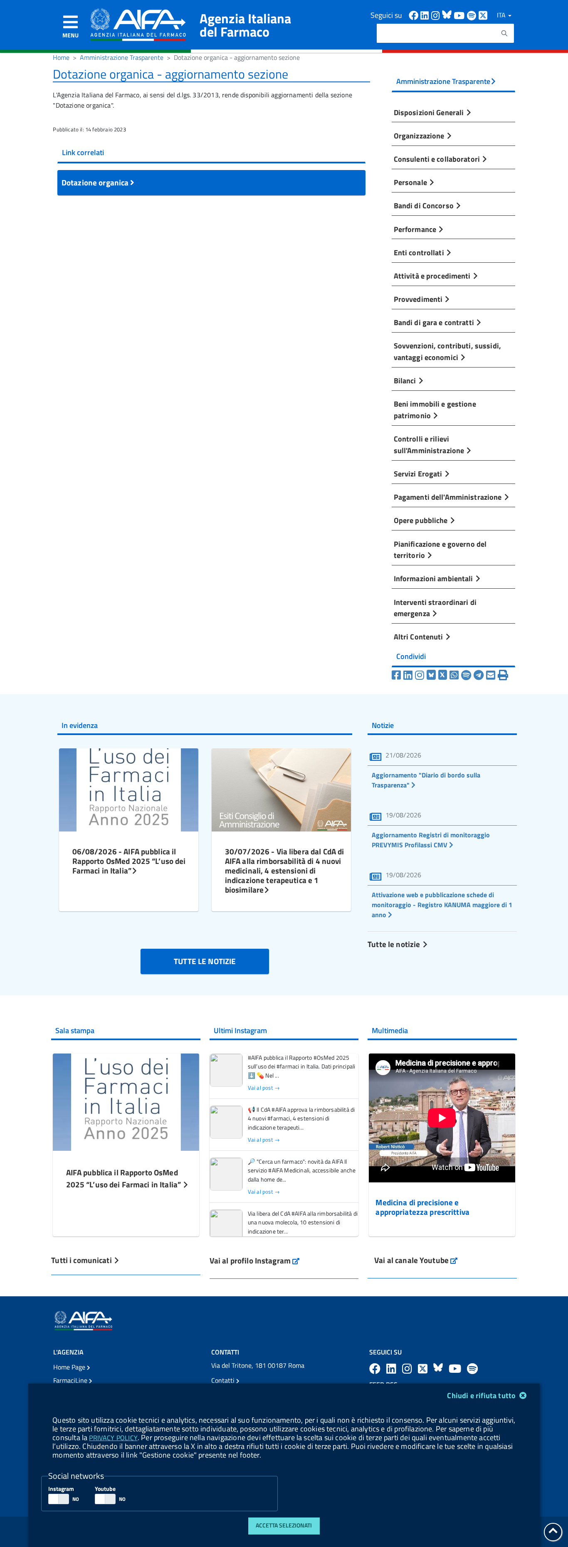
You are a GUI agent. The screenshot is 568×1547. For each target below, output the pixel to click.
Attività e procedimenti (433, 275)
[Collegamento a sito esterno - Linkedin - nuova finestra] (425, 14)
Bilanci (406, 380)
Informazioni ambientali (434, 578)
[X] (442, 675)
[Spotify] (466, 675)
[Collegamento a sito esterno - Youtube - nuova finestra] (460, 14)
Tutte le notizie (395, 944)
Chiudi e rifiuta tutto (482, 1395)
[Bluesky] (432, 675)
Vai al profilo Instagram (255, 1260)
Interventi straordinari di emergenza (435, 607)
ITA (502, 15)
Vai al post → (264, 1088)
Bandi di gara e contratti (435, 322)
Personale (411, 182)
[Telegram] (479, 675)
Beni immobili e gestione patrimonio (435, 409)
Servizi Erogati (419, 473)
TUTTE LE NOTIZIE (205, 961)
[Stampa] (503, 675)
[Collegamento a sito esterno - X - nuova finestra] (483, 14)
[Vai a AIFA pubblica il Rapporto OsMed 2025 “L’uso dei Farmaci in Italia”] (126, 1101)
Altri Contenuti (419, 636)
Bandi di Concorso (424, 205)
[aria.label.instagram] (408, 1368)
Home (61, 57)
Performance (416, 229)
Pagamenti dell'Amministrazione (449, 497)
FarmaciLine (71, 1380)
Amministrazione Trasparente (121, 57)
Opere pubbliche (421, 520)
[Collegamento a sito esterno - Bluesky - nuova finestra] (448, 14)
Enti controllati (420, 252)
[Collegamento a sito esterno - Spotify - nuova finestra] (473, 14)
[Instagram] (419, 675)
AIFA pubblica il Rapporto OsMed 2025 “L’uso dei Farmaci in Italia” (124, 1178)
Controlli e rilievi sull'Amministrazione (430, 444)
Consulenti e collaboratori (438, 159)
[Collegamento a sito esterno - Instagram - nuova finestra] (436, 14)
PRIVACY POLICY (113, 1438)
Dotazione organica (96, 182)
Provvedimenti (419, 299)
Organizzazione (420, 135)
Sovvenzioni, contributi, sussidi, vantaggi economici (447, 351)
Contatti (223, 1380)
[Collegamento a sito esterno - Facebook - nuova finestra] (414, 14)
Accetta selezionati (284, 1525)
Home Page (70, 1367)
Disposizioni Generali (430, 112)
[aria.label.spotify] (472, 1368)
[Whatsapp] (454, 675)
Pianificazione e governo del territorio (440, 549)
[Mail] (490, 675)
